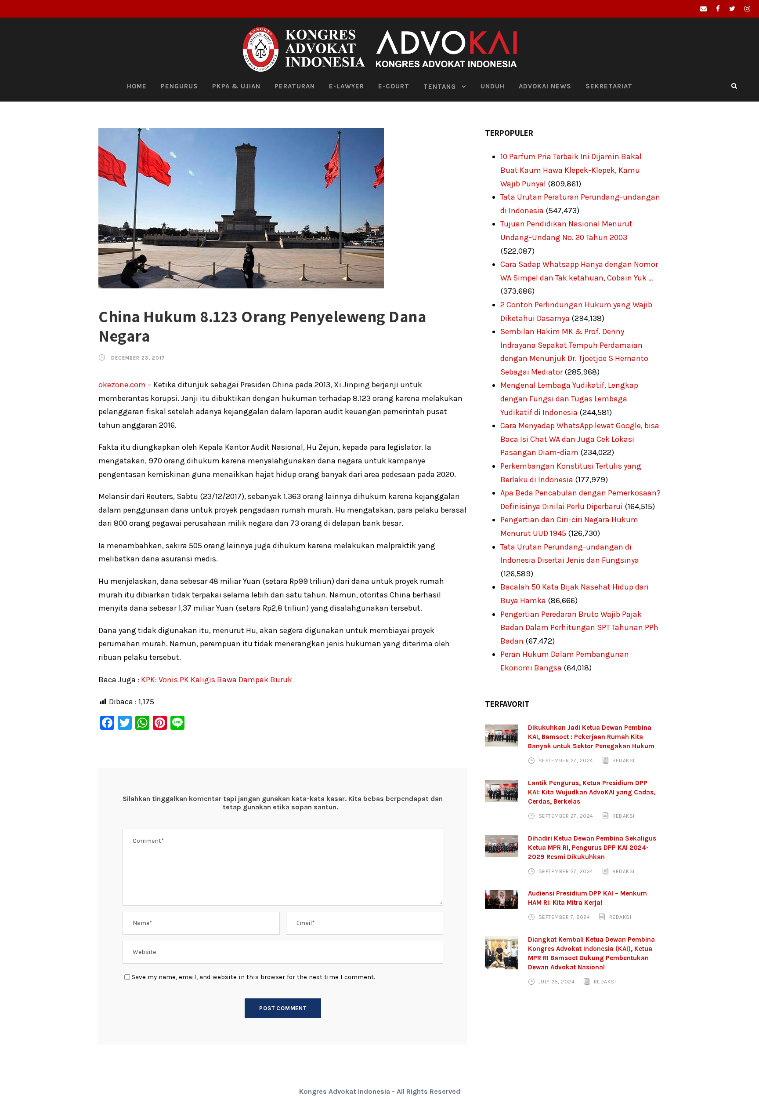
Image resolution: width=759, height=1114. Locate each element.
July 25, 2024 (557, 982)
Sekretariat (609, 86)
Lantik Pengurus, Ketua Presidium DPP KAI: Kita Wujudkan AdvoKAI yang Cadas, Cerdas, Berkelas (591, 792)
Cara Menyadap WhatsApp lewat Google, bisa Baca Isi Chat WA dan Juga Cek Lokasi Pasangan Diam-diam (579, 439)
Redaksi (623, 760)
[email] (703, 9)
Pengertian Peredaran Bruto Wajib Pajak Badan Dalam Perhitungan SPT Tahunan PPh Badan (579, 627)
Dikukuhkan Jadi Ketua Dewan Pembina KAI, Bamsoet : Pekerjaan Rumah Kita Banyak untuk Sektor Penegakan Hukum (591, 737)
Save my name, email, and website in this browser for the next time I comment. (253, 977)
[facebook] (718, 9)
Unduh (493, 86)
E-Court (393, 86)
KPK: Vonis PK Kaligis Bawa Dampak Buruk (216, 679)
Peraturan (295, 86)
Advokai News (545, 86)
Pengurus (179, 86)
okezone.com (122, 385)
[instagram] (747, 9)
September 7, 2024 (564, 917)
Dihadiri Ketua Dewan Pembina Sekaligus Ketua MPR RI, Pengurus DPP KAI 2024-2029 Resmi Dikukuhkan (592, 847)
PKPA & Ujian (236, 86)
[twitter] (732, 9)
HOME (137, 86)
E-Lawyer (346, 86)
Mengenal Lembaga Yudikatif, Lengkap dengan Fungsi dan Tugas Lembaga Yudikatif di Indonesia (569, 398)
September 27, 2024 (566, 760)
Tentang (439, 87)
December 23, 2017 (138, 358)
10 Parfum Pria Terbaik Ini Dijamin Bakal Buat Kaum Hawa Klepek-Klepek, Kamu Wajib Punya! (571, 170)
